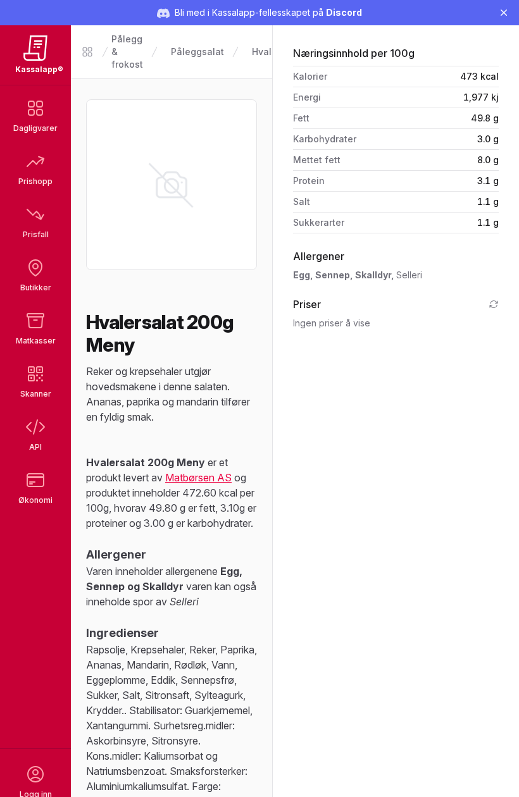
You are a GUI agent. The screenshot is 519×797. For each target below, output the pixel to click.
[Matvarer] (87, 52)
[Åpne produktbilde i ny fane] (171, 184)
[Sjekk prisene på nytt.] (494, 304)
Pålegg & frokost (127, 52)
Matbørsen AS (198, 477)
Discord (344, 12)
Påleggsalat (197, 51)
